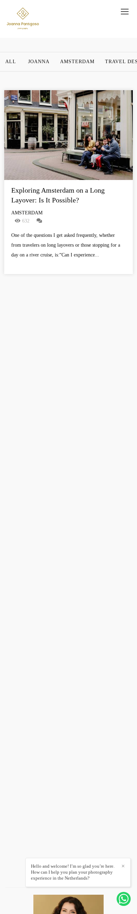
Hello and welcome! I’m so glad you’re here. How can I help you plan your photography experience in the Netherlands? (73, 872)
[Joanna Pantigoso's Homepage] (22, 19)
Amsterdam (77, 61)
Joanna (39, 61)
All (10, 61)
